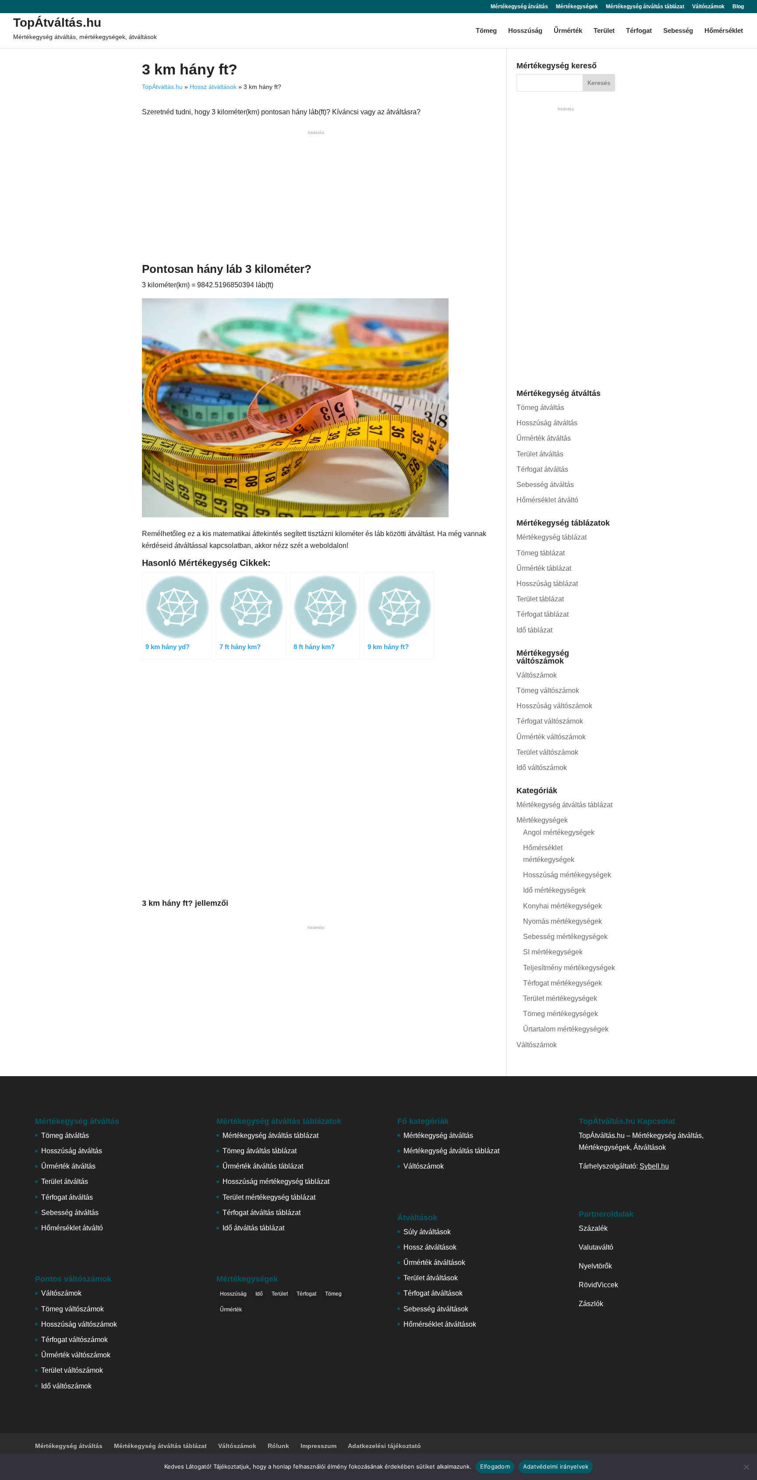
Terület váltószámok (547, 752)
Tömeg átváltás (540, 407)
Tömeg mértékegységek (560, 1013)
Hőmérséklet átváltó (547, 500)
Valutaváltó (596, 1247)
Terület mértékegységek (560, 998)
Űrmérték (568, 31)
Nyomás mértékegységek (562, 921)
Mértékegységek (577, 7)
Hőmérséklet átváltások (439, 1324)
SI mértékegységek (553, 952)
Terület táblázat (540, 599)
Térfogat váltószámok (549, 721)
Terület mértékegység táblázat (269, 1197)
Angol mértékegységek (558, 832)
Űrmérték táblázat (543, 568)
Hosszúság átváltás (546, 423)
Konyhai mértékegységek (562, 906)
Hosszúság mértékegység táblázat (276, 1181)
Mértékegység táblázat (551, 537)
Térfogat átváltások (433, 1293)
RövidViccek (598, 1285)
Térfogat (639, 31)
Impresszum (318, 1445)
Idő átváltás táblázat (253, 1228)
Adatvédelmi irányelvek (556, 1466)
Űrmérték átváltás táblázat (263, 1166)
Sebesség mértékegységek (565, 936)
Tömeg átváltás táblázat (260, 1151)
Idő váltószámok (541, 767)
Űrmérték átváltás (543, 438)
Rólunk (278, 1445)
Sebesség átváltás (545, 484)
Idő (259, 1294)
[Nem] (746, 1466)
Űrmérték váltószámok (551, 737)
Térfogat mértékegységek (562, 983)
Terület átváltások (430, 1278)
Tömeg (486, 31)
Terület (604, 31)
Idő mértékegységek (554, 890)
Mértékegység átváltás (519, 7)
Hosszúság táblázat (547, 583)
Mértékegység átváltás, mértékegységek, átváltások (85, 36)
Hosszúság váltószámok (554, 706)
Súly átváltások (427, 1232)
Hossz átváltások (213, 86)
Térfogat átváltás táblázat (262, 1212)
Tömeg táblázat (540, 553)
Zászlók (591, 1303)
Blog (738, 7)
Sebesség (678, 31)
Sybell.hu (654, 1166)
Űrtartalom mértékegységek (565, 1029)
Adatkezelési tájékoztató (384, 1445)
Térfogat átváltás (542, 469)
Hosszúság (525, 31)
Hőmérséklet (723, 31)
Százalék (593, 1228)
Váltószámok (708, 7)
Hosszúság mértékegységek (567, 875)
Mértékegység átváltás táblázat (645, 7)
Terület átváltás (539, 454)
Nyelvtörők (595, 1266)
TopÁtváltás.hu (57, 22)
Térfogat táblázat (542, 614)
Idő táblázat (534, 630)
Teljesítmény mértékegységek (569, 967)
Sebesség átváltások (435, 1309)
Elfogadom (495, 1466)
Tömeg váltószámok (547, 690)
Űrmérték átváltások (434, 1262)
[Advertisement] (316, 198)
